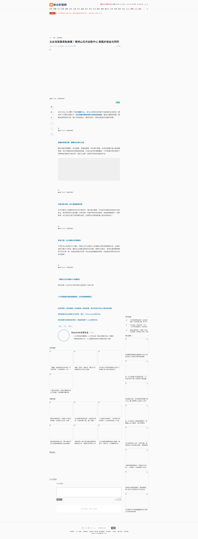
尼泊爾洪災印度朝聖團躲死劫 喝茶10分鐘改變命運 (136, 510)
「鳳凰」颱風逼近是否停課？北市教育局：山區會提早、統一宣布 (60, 368)
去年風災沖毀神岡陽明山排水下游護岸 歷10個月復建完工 (109, 368)
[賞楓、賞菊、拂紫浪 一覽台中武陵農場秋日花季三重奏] (85, 358)
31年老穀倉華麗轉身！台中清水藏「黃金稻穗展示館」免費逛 (94, 336)
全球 (70, 9)
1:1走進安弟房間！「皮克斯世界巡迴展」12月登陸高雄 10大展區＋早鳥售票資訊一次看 (109, 419)
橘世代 (107, 9)
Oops (128, 9)
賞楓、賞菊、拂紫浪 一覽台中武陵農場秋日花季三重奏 (85, 368)
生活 (94, 9)
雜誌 (139, 9)
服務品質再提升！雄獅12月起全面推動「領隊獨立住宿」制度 (60, 419)
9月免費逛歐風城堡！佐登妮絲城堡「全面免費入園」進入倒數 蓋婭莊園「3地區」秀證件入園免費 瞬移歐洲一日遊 (85, 419)
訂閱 (113, 528)
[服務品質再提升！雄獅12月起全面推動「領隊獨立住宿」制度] (61, 409)
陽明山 (70, 326)
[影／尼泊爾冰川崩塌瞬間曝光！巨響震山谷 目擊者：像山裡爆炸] (136, 412)
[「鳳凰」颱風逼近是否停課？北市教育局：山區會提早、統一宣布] (61, 358)
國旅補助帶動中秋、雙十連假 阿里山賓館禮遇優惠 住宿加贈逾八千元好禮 (60, 442)
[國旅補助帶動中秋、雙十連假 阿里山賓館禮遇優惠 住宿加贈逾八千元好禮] (61, 432)
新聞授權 (85, 531)
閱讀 (132, 9)
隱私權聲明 (101, 531)
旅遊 (136, 9)
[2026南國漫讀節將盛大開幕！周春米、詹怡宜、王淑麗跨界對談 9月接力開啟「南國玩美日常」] (109, 432)
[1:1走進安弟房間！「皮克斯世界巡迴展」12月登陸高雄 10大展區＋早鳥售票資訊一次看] (109, 409)
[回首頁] (60, 4)
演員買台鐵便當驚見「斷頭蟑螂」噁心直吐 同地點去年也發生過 (136, 488)
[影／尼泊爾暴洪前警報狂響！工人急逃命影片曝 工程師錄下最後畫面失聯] (136, 368)
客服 (80, 531)
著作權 (96, 531)
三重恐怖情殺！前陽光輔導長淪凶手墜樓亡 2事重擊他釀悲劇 (60, 391)
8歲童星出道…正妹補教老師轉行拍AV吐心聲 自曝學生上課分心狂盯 (136, 400)
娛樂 (62, 9)
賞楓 (60, 326)
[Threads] (51, 117)
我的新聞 (141, 4)
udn (51, 37)
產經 (82, 9)
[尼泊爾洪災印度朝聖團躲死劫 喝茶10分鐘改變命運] (136, 500)
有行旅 (129, 4)
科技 (123, 9)
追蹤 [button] (92, 332)
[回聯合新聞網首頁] (51, 4)
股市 (86, 9)
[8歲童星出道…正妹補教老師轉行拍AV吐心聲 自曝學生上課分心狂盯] (136, 390)
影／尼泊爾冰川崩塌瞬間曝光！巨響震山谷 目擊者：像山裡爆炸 (136, 422)
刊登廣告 (72, 531)
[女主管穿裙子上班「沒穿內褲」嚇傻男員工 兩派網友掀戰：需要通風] (136, 434)
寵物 (98, 9)
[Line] (51, 112)
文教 (111, 9)
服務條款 (91, 531)
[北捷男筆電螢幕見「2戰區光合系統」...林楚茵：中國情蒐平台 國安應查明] (136, 456)
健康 (102, 9)
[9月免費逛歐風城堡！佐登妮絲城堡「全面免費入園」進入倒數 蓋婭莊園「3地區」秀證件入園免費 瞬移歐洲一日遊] (85, 409)
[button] (145, 4)
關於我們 (120, 531)
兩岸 (119, 9)
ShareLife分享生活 (69, 46)
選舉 (58, 9)
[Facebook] (51, 107)
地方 (78, 9)
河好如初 (117, 4)
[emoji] (116, 499)
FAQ (77, 531)
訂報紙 (114, 531)
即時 (51, 9)
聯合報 (104, 4)
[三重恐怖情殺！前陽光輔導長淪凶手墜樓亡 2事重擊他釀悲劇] (61, 381)
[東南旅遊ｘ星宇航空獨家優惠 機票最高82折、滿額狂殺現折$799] (85, 432)
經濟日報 (110, 4)
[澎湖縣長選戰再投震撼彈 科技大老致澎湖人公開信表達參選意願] (136, 345)
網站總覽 (126, 531)
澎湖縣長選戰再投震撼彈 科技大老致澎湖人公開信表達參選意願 (136, 356)
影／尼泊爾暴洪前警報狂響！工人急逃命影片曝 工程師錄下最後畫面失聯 (136, 378)
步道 (65, 326)
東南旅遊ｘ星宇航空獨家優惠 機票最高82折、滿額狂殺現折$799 (85, 442)
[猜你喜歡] (147, 336)
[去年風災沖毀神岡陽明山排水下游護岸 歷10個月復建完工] (109, 358)
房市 (90, 9)
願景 (135, 4)
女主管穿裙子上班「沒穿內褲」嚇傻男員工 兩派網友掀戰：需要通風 (136, 444)
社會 (74, 9)
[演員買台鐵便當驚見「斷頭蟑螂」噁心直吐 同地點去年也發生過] (136, 478)
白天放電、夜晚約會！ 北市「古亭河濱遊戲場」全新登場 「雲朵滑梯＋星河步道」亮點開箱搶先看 (139, 326)
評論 (115, 9)
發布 (119, 499)
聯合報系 (108, 531)
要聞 (54, 9)
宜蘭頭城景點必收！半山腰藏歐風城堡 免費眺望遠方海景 (92, 339)
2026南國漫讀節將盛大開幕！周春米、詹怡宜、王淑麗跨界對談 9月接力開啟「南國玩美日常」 (110, 442)
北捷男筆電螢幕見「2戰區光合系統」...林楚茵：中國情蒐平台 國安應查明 (136, 466)
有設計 (124, 4)
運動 (66, 9)
